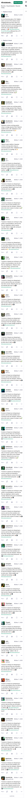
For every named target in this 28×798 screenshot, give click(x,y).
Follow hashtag (18, 2)
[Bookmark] (17, 36)
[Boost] (7, 36)
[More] (21, 36)
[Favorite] (12, 36)
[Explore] (26, 2)
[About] (26, 11)
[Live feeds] (26, 6)
